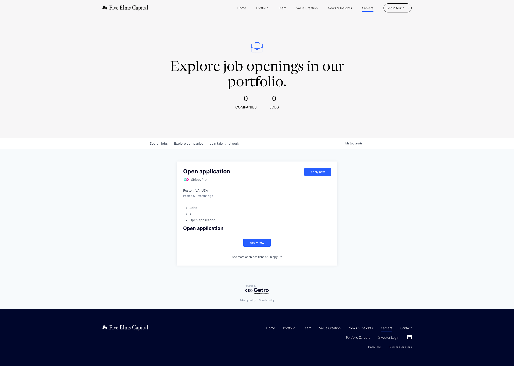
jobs (159, 143)
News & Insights (340, 8)
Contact (406, 328)
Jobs (193, 208)
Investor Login (388, 337)
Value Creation (307, 8)
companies (188, 143)
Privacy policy (248, 300)
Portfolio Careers (358, 337)
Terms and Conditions (400, 346)
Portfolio (262, 8)
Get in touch (396, 8)
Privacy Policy (374, 346)
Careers (367, 8)
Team (282, 8)
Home (241, 8)
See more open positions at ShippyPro (257, 257)
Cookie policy (266, 300)
